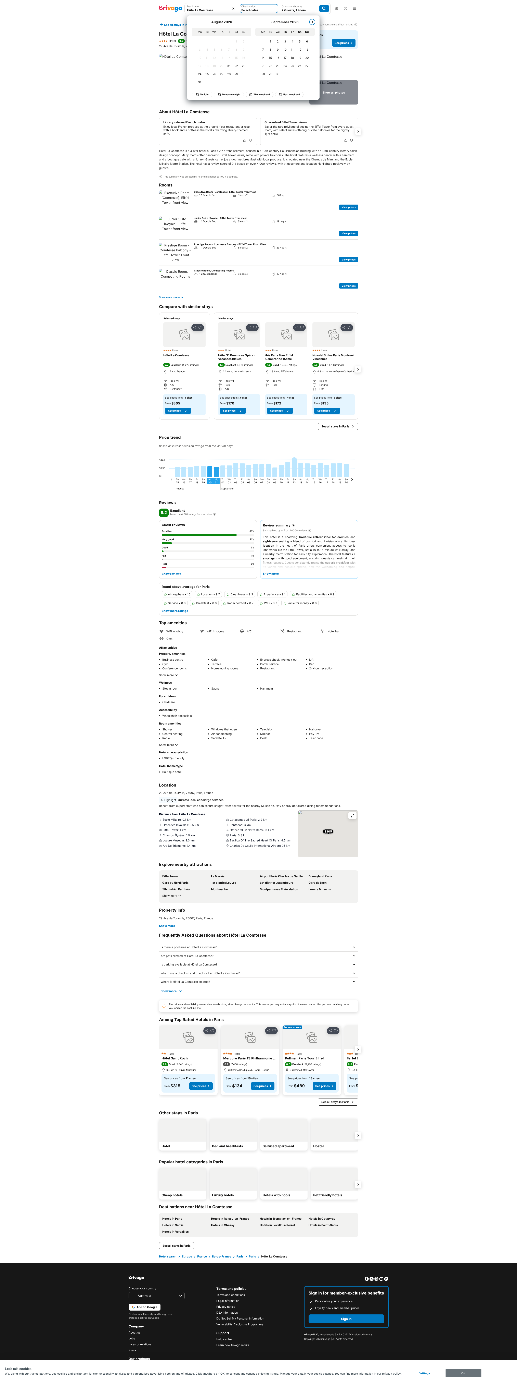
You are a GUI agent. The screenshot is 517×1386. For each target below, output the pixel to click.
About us (134, 1332)
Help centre (224, 1339)
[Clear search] (233, 8)
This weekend (262, 94)
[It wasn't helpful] (250, 140)
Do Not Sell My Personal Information (240, 1318)
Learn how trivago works (232, 1345)
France (202, 1256)
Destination (193, 6)
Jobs (132, 1338)
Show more (166, 675)
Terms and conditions (230, 1295)
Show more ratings (175, 610)
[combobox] (212, 8)
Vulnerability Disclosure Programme (239, 1324)
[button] (211, 8)
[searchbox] (211, 10)
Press (132, 1350)
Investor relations (140, 1344)
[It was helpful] (244, 140)
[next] (312, 22)
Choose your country (142, 1288)
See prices (342, 43)
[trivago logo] (170, 8)
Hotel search (168, 1256)
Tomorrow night (231, 94)
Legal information (227, 1300)
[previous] (171, 480)
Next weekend (291, 94)
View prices (349, 207)
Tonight (204, 94)
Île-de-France (221, 1256)
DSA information (227, 1312)
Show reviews (171, 573)
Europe (187, 1256)
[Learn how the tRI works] (214, 514)
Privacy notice (225, 1306)
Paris (240, 1256)
